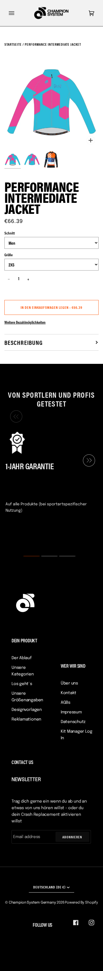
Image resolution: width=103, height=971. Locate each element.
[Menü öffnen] (17, 13)
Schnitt (9, 233)
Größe (8, 254)
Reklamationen (26, 719)
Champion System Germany (32, 902)
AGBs (65, 702)
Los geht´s (22, 684)
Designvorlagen (27, 710)
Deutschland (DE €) (49, 887)
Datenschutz (73, 722)
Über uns (69, 683)
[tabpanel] (49, 472)
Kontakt (68, 693)
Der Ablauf (22, 658)
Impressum (71, 712)
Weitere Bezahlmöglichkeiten (25, 322)
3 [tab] (63, 556)
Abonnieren (72, 836)
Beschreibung (23, 342)
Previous (15, 417)
